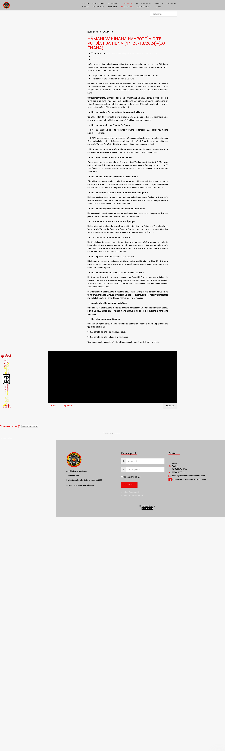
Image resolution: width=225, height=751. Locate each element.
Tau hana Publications (127, 5)
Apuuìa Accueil (85, 5)
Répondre (67, 405)
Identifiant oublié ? (132, 492)
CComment (117, 433)
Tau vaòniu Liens (158, 5)
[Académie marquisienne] (6, 5)
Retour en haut (6, 438)
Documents (171, 3)
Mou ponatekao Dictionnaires (143, 5)
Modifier (170, 405)
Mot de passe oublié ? (134, 495)
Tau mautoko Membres (113, 5)
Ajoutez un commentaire (29, 426)
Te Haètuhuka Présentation (98, 5)
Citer (53, 405)
